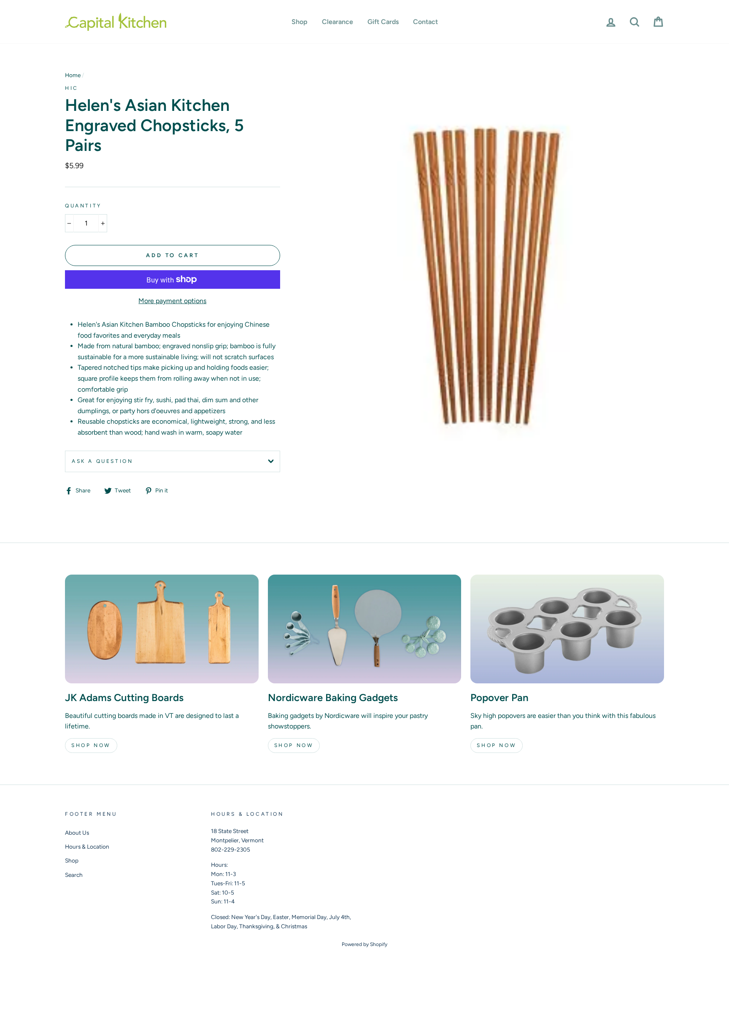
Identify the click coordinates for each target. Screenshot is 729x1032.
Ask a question (102, 461)
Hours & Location (87, 846)
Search (74, 874)
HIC (71, 88)
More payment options (172, 301)
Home (73, 75)
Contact (425, 22)
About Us (77, 832)
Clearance (337, 22)
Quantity (83, 206)
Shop (300, 22)
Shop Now (91, 745)
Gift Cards (383, 22)
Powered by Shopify (364, 944)
